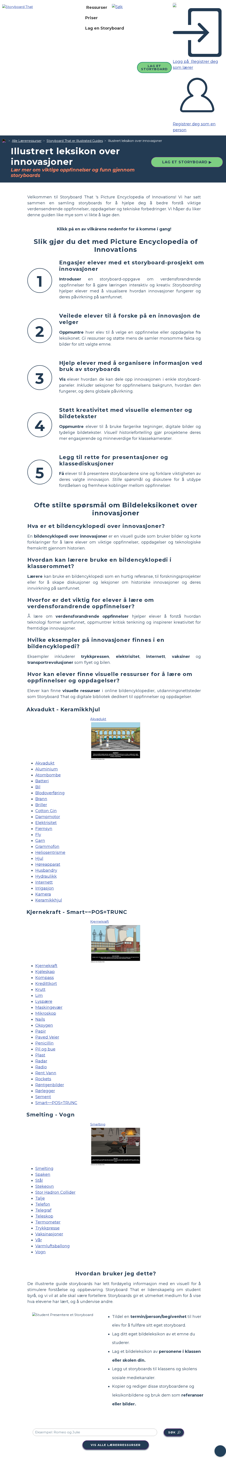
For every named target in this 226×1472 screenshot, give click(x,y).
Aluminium (46, 769)
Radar (41, 1061)
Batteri (42, 781)
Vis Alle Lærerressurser (116, 1445)
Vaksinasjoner (49, 1234)
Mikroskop (45, 1013)
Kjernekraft (46, 965)
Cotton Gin (46, 810)
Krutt (40, 989)
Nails (40, 1019)
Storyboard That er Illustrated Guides (75, 141)
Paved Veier (47, 1037)
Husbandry (46, 870)
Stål (39, 1180)
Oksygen (44, 1025)
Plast (40, 1055)
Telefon (42, 1204)
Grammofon (47, 846)
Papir (40, 1031)
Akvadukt (45, 763)
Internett (44, 882)
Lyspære (43, 1001)
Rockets (43, 1079)
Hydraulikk (46, 876)
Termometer (47, 1222)
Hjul (39, 858)
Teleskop (44, 1216)
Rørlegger (45, 1090)
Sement (43, 1096)
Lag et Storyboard (154, 67)
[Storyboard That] (17, 6)
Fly (38, 834)
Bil (37, 787)
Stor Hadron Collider (55, 1192)
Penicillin (44, 1043)
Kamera (43, 894)
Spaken (42, 1174)
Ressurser (96, 7)
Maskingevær (48, 1007)
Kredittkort (46, 983)
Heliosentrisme (50, 852)
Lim (39, 995)
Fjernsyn (43, 828)
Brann (41, 798)
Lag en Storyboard (104, 28)
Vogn (40, 1252)
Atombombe (48, 775)
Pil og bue (45, 1049)
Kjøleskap (45, 971)
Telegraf (43, 1210)
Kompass (44, 977)
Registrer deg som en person (194, 127)
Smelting (44, 1168)
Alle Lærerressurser (26, 141)
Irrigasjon (44, 888)
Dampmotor (47, 816)
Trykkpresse (47, 1228)
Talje (40, 1198)
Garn (40, 840)
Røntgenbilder (49, 1084)
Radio (41, 1067)
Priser (91, 17)
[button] (119, 7)
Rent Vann (45, 1073)
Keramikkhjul (48, 900)
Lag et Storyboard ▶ (187, 162)
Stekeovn (44, 1186)
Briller (41, 804)
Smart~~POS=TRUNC (56, 1102)
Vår (38, 1240)
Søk (172, 1432)
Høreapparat (47, 864)
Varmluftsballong (52, 1246)
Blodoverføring (50, 793)
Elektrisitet (46, 822)
